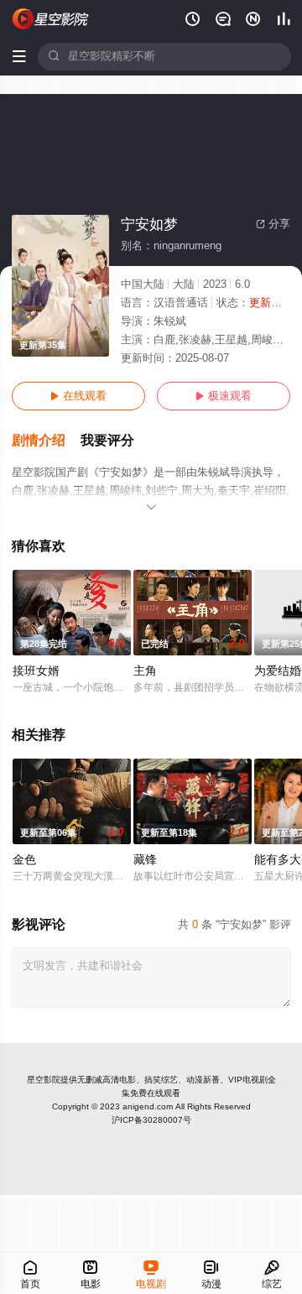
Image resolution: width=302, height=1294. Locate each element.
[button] (46, 441)
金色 (24, 859)
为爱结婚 (277, 671)
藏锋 (145, 859)
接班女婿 (36, 671)
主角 (145, 671)
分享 (273, 224)
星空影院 (43, 1079)
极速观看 (223, 396)
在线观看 (78, 396)
